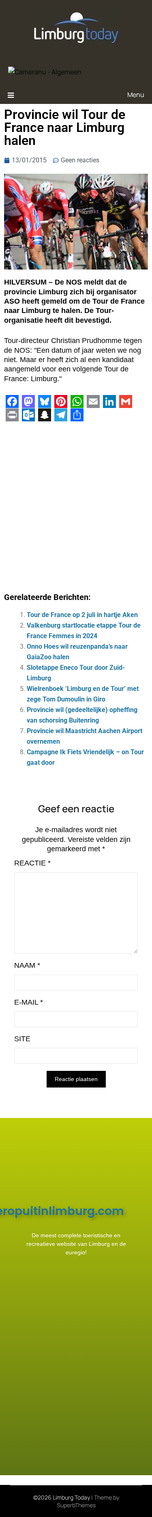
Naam (27, 965)
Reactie (32, 863)
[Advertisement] (76, 504)
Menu (135, 94)
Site (22, 1039)
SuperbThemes (76, 1505)
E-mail (28, 1002)
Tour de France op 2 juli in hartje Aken (82, 615)
